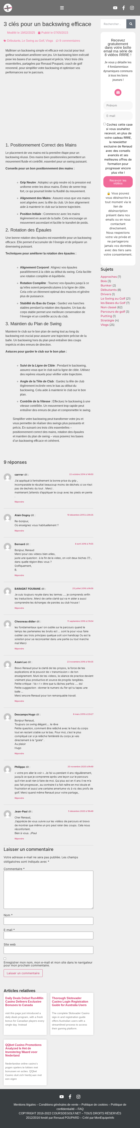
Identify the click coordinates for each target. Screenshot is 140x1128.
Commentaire (14, 868)
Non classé (108, 307)
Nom (8, 915)
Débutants (13, 40)
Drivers (106, 294)
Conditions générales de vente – (60, 1104)
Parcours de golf (113, 311)
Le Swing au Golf (33, 40)
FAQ (80, 1109)
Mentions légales (25, 1104)
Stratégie (107, 320)
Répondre (19, 501)
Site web (10, 944)
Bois (104, 281)
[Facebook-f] (123, 8)
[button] (62, 8)
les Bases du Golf (113, 303)
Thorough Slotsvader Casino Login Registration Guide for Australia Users (70, 1002)
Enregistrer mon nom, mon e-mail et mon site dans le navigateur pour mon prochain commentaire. (48, 964)
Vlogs (49, 40)
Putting (106, 316)
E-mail (9, 929)
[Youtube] (115, 8)
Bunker (106, 285)
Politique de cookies (94, 1104)
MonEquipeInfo (104, 1117)
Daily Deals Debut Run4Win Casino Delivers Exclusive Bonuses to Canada (24, 1002)
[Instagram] (132, 8)
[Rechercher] (130, 23)
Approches (109, 276)
